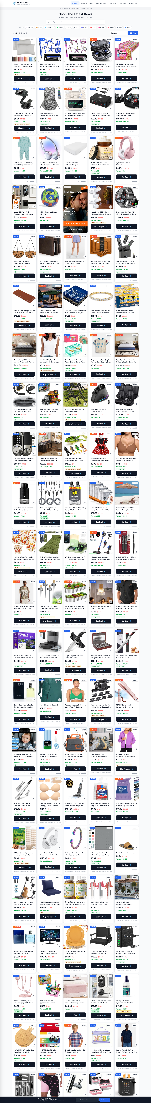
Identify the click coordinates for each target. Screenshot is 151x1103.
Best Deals (122, 3)
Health (112, 27)
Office (128, 27)
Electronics (50, 27)
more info (89, 8)
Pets (69, 27)
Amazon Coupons (87, 3)
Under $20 (112, 3)
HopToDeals (23, 2)
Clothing (30, 27)
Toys (93, 27)
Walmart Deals (101, 3)
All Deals (75, 3)
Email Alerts (133, 3)
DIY (77, 27)
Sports (85, 27)
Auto (120, 27)
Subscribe (104, 1100)
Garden (61, 27)
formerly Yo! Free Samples (22, 4)
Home (40, 27)
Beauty (102, 27)
